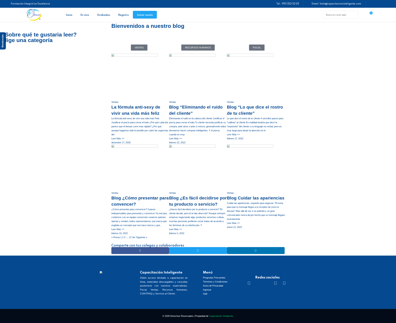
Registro (123, 15)
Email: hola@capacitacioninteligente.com (336, 4)
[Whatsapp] (284, 283)
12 (130, 237)
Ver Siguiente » (139, 237)
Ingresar (207, 289)
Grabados (103, 15)
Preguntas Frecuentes (214, 277)
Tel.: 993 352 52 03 (287, 4)
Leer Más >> (117, 138)
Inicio (69, 15)
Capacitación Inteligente (221, 316)
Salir (205, 293)
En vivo (84, 15)
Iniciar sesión (145, 15)
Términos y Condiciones (215, 281)
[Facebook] (249, 283)
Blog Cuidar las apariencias (255, 198)
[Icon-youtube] (267, 283)
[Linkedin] (275, 283)
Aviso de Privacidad (213, 285)
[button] (140, 250)
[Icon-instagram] (258, 283)
